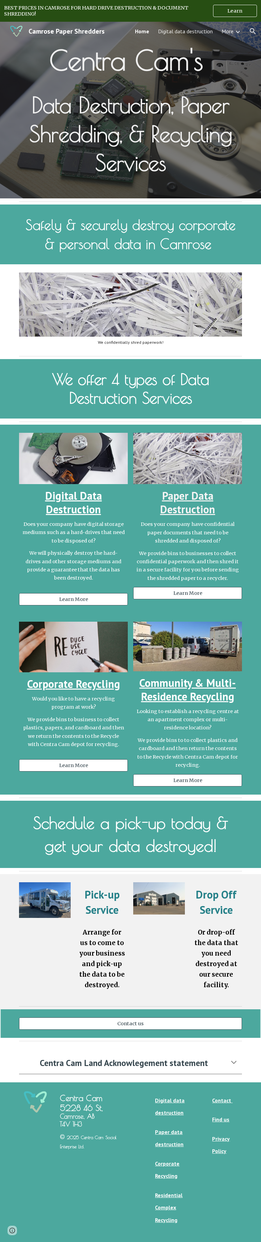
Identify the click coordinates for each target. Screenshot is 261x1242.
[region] (130, 11)
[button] (253, 31)
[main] (130, 109)
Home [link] (142, 31)
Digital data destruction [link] (185, 31)
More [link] (227, 31)
